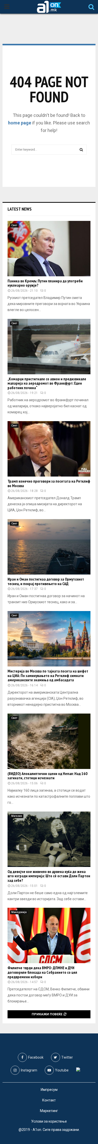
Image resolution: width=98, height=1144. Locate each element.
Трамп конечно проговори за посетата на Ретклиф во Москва (49, 483)
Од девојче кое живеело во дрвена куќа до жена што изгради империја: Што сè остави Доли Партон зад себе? (49, 876)
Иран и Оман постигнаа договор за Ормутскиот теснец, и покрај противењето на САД (46, 581)
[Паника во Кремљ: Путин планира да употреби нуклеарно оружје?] (49, 248)
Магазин (16, 816)
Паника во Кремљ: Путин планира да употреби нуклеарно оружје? (45, 283)
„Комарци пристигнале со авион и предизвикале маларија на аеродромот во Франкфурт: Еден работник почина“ (47, 383)
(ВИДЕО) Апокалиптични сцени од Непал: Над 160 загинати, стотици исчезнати (47, 776)
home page (19, 122)
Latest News (20, 209)
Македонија (19, 912)
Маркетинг (49, 1111)
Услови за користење (49, 1121)
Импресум (49, 1090)
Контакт (49, 1100)
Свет (14, 225)
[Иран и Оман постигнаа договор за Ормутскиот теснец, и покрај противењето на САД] (49, 547)
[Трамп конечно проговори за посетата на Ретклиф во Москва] (49, 449)
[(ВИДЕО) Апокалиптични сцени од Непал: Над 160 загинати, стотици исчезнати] (49, 741)
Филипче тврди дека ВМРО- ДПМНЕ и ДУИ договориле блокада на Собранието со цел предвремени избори (42, 972)
